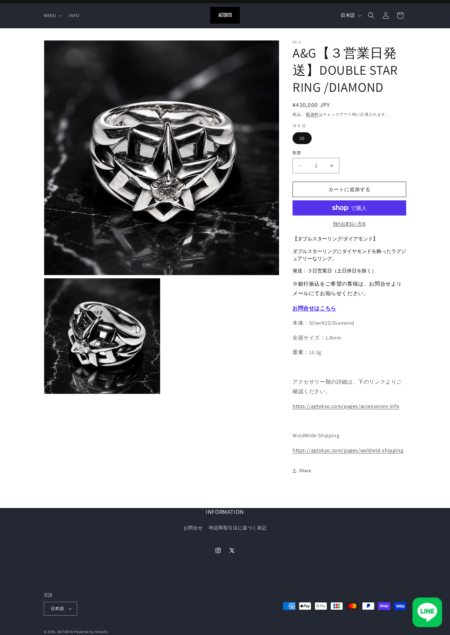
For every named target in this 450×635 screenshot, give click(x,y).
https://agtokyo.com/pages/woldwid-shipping (348, 450)
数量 (297, 153)
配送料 (312, 114)
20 (302, 138)
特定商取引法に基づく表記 (238, 528)
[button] (52, 15)
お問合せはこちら (314, 308)
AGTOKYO (65, 631)
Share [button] (305, 470)
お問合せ (193, 528)
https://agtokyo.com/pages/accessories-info (346, 405)
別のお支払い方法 (349, 223)
